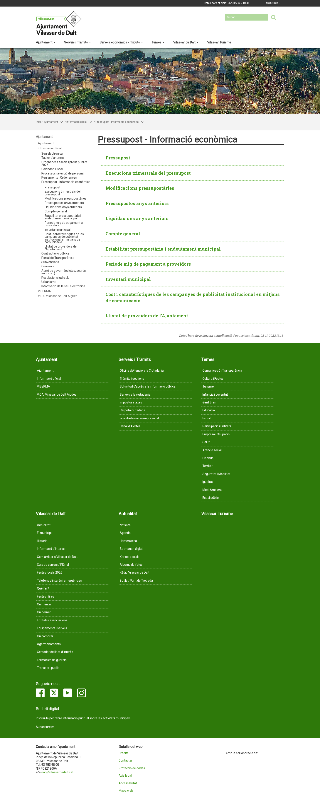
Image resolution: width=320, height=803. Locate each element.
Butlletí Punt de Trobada (136, 580)
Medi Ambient (212, 490)
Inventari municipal (58, 229)
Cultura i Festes (213, 378)
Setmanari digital (131, 548)
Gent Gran (209, 402)
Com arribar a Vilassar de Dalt (57, 557)
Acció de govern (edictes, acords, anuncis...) (63, 272)
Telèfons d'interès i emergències (59, 580)
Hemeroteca (128, 541)
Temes (157, 42)
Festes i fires (45, 596)
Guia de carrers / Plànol (53, 564)
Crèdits (123, 753)
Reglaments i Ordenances (59, 177)
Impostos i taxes (131, 402)
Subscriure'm (45, 727)
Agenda (125, 533)
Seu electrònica (52, 153)
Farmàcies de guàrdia (52, 660)
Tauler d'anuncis (52, 157)
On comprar (45, 636)
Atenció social (212, 450)
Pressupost (52, 187)
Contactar (125, 760)
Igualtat (207, 482)
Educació (208, 410)
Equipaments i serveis (52, 628)
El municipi (44, 533)
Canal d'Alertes (130, 426)
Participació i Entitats (216, 426)
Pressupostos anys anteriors (64, 203)
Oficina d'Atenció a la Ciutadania (142, 370)
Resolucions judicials (55, 277)
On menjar (44, 604)
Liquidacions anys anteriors (63, 207)
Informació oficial (76, 121)
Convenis (47, 266)
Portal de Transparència (57, 258)
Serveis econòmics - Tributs (120, 42)
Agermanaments (49, 644)
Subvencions (50, 262)
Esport (206, 418)
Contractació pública (55, 253)
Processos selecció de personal (62, 173)
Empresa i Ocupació (216, 434)
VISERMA (44, 291)
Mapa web (126, 790)
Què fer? (43, 588)
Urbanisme (48, 282)
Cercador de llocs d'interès (55, 652)
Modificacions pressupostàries (65, 198)
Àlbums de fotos (131, 564)
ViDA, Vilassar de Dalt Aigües (57, 296)
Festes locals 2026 (49, 572)
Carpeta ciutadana (132, 410)
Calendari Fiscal (52, 169)
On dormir (44, 612)
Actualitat (44, 525)
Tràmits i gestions (132, 378)
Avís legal (125, 775)
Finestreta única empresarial (139, 418)
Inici (38, 121)
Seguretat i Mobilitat (216, 474)
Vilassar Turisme (219, 42)
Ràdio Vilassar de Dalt (134, 572)
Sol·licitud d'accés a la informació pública (147, 386)
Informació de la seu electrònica (63, 286)
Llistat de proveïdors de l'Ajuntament (61, 248)
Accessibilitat (128, 783)
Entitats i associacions (52, 620)
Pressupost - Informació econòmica (117, 121)
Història (42, 541)
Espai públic (210, 497)
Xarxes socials (129, 557)
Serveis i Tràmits (76, 42)
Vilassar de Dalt (184, 42)
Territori (207, 466)
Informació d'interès (51, 548)
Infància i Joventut (215, 394)
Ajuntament (44, 42)
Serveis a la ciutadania (135, 394)
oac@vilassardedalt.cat (57, 772)
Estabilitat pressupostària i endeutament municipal (63, 217)
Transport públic (48, 668)
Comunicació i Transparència (222, 370)
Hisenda (208, 458)
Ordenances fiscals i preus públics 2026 (64, 163)
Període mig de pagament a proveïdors (64, 224)
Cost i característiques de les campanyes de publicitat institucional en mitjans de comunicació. (64, 238)
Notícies (125, 525)
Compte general (56, 211)
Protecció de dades (132, 768)
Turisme (208, 386)
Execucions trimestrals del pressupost (63, 193)
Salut (206, 442)
